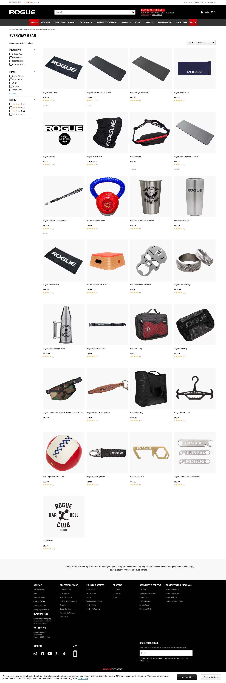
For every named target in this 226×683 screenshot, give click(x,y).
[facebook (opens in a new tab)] (42, 653)
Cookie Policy (91, 605)
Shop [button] (33, 22)
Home (11, 30)
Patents (89, 597)
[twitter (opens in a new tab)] (57, 653)
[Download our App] (75, 653)
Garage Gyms (144, 605)
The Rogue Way (38, 589)
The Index (143, 589)
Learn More (83, 678)
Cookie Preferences (93, 609)
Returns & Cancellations (68, 601)
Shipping (63, 605)
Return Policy (144, 661)
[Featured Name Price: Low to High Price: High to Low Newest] (206, 42)
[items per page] (191, 42)
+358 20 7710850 (39, 606)
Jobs (35, 593)
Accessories (39, 30)
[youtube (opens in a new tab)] (49, 653)
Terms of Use (91, 593)
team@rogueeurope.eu (41, 610)
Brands (115, 597)
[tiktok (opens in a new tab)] (64, 653)
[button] (133, 12)
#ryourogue (144, 597)
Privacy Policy (91, 589)
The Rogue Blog (145, 601)
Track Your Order (66, 597)
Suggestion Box (65, 609)
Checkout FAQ (65, 593)
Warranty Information (94, 601)
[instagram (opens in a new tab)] (35, 653)
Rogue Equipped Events (174, 601)
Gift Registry (117, 593)
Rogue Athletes (171, 597)
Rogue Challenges (172, 593)
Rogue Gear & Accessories (24, 30)
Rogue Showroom (39, 597)
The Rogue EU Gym (146, 609)
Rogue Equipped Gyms (148, 593)
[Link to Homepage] (22, 12)
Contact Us (198, 2)
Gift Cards (188, 2)
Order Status (210, 2)
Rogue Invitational (172, 589)
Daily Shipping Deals (151, 10)
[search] (94, 12)
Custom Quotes (65, 589)
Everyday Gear (50, 30)
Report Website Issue (67, 613)
